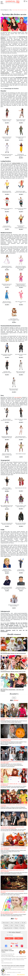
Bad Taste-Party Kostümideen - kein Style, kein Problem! (12, 690)
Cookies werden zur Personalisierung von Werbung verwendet (13, 969)
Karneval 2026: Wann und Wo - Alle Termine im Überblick (13, 784)
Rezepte (22, 925)
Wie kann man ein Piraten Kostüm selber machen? (12, 891)
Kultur (14, 697)
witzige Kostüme (16, 163)
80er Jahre (17, 922)
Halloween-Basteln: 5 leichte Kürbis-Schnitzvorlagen (12, 740)
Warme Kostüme (6, 922)
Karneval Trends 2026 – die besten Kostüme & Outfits (14, 719)
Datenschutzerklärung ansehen (6, 962)
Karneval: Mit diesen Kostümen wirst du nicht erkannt (12, 870)
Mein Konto (24, 2)
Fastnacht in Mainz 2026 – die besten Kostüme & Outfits (14, 805)
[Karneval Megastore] (12, 2)
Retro (12, 922)
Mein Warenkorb (26, 2)
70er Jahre (23, 922)
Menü (2, 3)
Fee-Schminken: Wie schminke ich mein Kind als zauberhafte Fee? (13, 912)
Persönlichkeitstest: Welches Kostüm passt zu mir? (13, 671)
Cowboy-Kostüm (5, 72)
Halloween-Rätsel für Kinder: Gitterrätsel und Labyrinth (13, 848)
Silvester (16, 925)
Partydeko (6, 925)
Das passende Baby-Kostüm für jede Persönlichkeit (13, 653)
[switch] (3, 974)
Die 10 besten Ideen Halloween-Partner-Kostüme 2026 (12, 762)
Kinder (11, 925)
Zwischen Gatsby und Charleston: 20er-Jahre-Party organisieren (12, 827)
